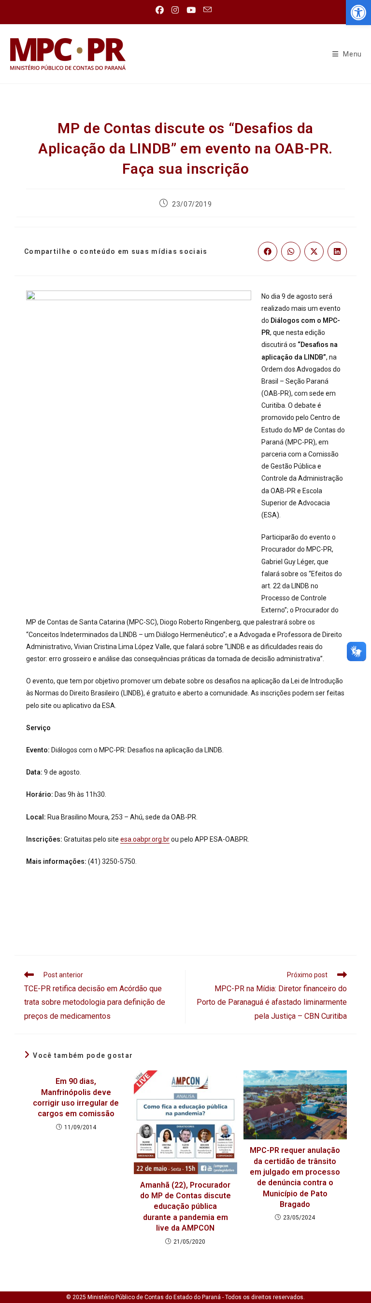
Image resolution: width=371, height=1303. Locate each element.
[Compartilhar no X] (314, 251)
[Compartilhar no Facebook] (267, 251)
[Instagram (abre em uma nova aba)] (175, 10)
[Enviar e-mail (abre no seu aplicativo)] (207, 9)
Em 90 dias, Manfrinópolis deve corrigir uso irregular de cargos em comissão (76, 1097)
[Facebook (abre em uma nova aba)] (162, 10)
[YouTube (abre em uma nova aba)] (191, 10)
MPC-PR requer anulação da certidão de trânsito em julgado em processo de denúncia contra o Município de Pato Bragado (295, 1177)
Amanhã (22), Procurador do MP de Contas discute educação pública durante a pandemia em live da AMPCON (185, 1206)
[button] (358, 12)
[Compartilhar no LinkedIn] (337, 251)
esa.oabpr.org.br (145, 839)
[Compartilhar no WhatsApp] (290, 251)
